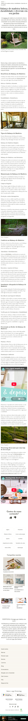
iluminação (7, 357)
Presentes (20, 529)
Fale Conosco (4, 676)
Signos (7, 529)
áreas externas (21, 78)
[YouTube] (10, 707)
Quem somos (4, 649)
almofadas (8, 254)
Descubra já (19, 607)
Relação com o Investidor (8, 673)
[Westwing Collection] (9, 700)
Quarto (7, 538)
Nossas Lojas (4, 656)
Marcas (3, 652)
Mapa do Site (4, 683)
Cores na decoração (20, 534)
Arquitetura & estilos (8, 543)
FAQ (2, 679)
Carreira (3, 662)
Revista (3, 659)
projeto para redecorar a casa (9, 473)
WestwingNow (18, 454)
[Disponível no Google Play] (7, 695)
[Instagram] (18, 707)
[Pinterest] (13, 707)
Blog (2, 666)
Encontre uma (5, 607)
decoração (4, 457)
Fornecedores (4, 669)
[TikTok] (15, 707)
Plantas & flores (8, 534)
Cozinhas (20, 538)
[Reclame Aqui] (21, 710)
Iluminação (20, 547)
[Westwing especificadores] (18, 700)
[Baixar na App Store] (21, 695)
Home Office (8, 547)
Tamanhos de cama (20, 543)
